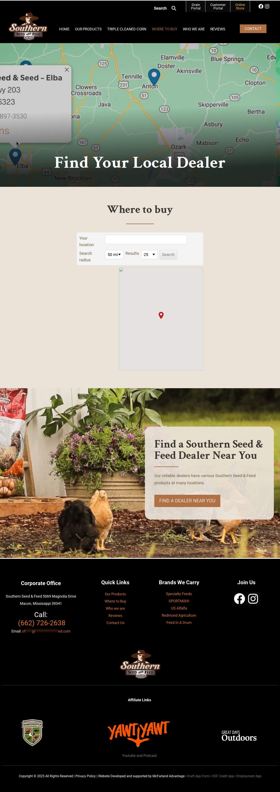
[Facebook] (260, 6)
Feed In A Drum (179, 622)
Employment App (249, 776)
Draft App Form (198, 776)
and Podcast (147, 755)
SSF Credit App (223, 776)
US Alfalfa (179, 608)
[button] (173, 8)
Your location (86, 241)
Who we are (115, 608)
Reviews (217, 29)
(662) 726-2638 (41, 623)
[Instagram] (267, 6)
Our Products (88, 29)
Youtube (129, 755)
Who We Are (194, 29)
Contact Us (115, 623)
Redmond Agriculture (179, 615)
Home (64, 29)
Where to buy (164, 29)
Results (132, 253)
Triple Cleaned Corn (126, 29)
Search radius (85, 256)
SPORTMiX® (179, 601)
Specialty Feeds (179, 594)
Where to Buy (115, 601)
